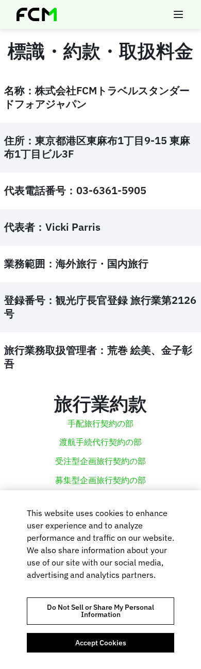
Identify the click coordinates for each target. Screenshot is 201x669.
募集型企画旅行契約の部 (100, 480)
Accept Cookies (100, 642)
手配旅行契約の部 (100, 423)
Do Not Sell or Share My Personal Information (100, 611)
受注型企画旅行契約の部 (100, 461)
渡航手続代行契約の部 (100, 442)
